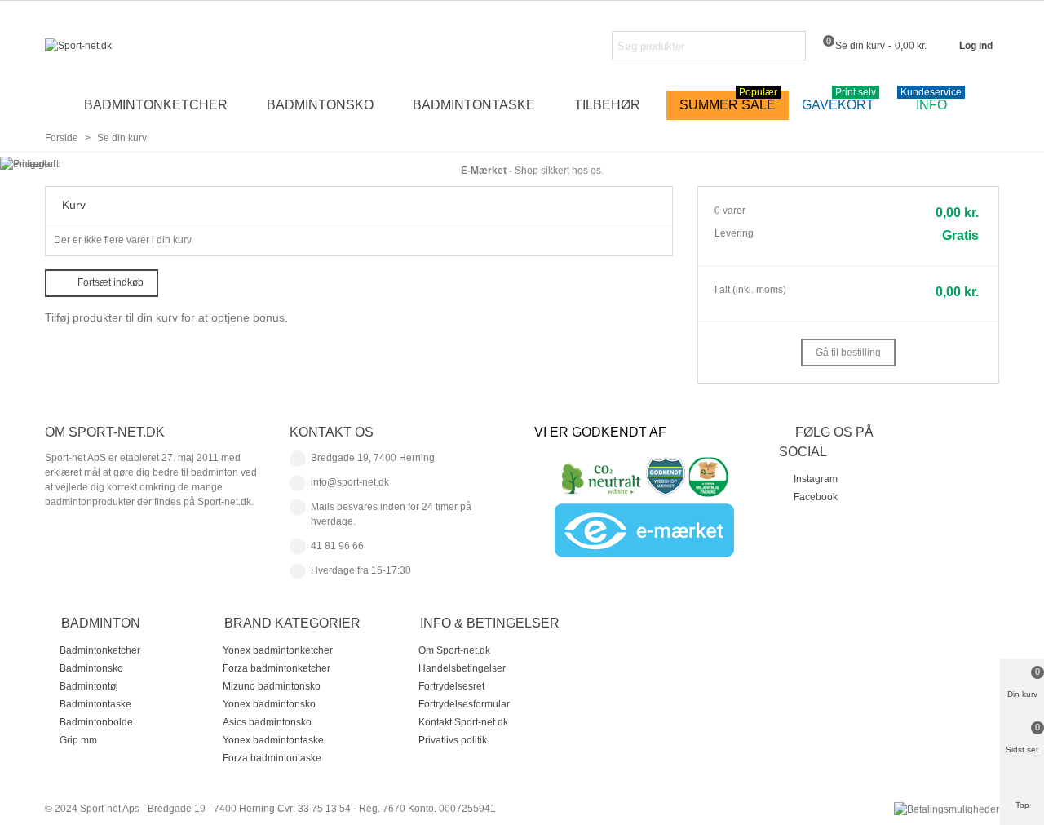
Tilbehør (607, 105)
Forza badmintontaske (272, 758)
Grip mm (78, 740)
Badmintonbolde (96, 722)
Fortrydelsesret (451, 686)
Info (931, 101)
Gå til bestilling (848, 352)
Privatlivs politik (452, 740)
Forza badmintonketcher (276, 668)
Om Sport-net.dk (454, 650)
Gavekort (839, 101)
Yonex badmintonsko (269, 704)
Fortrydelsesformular (464, 704)
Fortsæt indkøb (110, 282)
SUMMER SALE (728, 101)
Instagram (816, 479)
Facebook (816, 497)
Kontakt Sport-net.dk (463, 722)
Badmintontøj (89, 686)
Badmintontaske (474, 105)
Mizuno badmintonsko (272, 686)
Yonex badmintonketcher (278, 650)
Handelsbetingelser (462, 668)
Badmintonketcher (156, 105)
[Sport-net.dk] (134, 46)
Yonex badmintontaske (273, 740)
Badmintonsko (320, 105)
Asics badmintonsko (267, 722)
